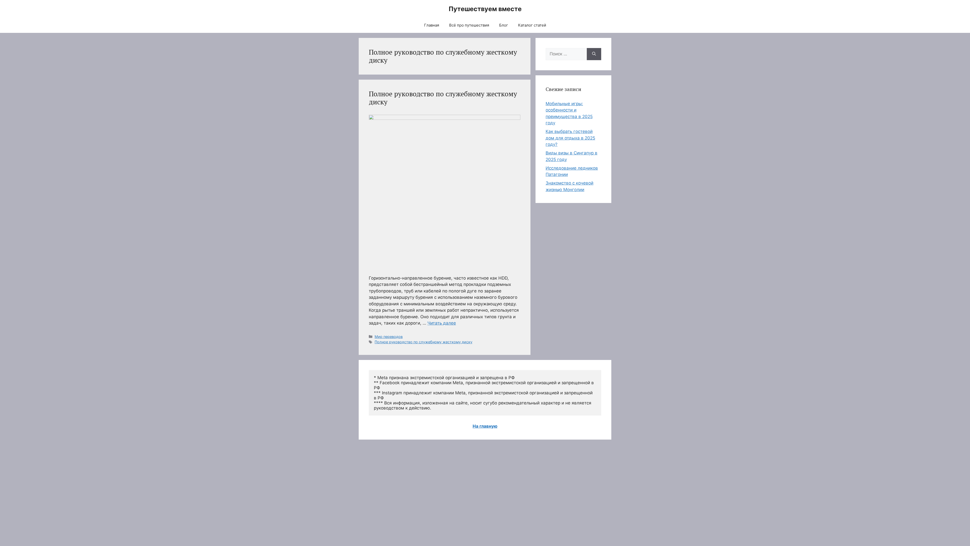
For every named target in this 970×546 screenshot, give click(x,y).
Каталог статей (532, 25)
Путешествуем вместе (485, 9)
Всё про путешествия (469, 25)
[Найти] (594, 54)
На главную (485, 426)
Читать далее (441, 323)
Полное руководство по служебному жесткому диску (443, 97)
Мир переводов (389, 336)
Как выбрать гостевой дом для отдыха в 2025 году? (570, 138)
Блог (503, 25)
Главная (431, 25)
